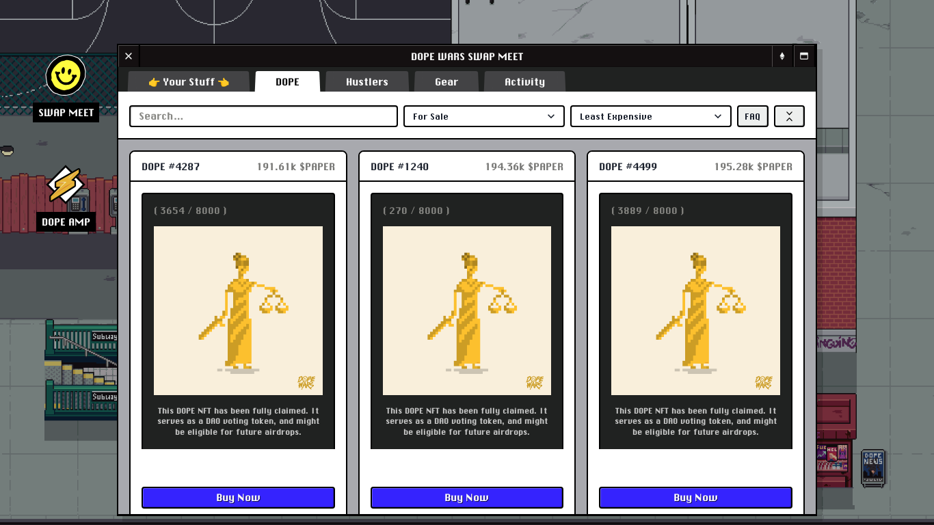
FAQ (752, 116)
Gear (446, 82)
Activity (525, 82)
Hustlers (367, 82)
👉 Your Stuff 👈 (188, 82)
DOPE (287, 82)
